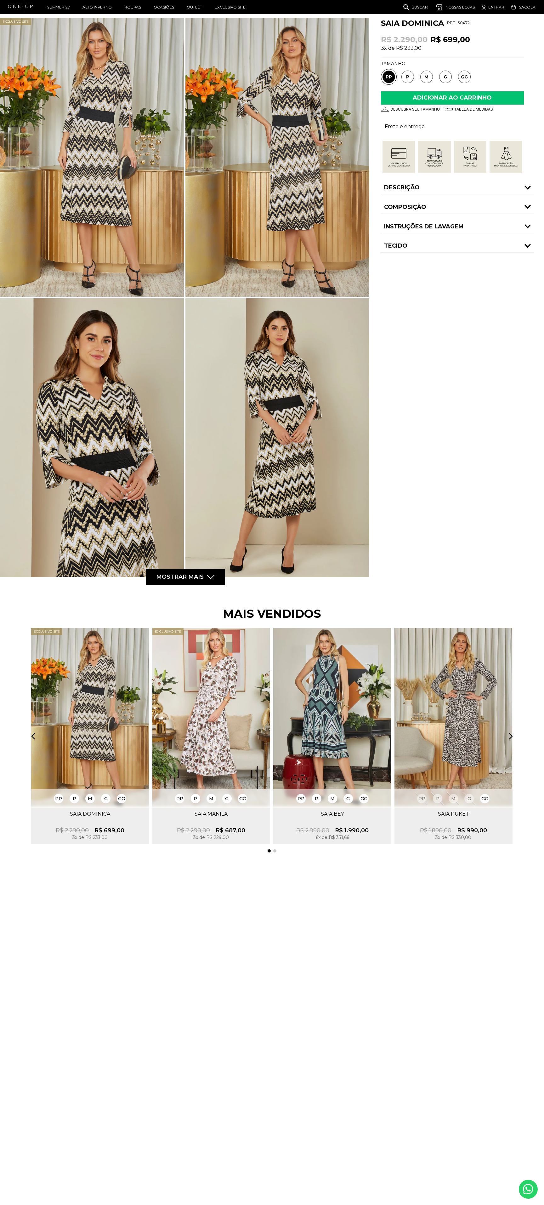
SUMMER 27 (58, 7)
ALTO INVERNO (97, 7)
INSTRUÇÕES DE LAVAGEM (424, 226)
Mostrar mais (180, 576)
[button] (389, 77)
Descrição (402, 187)
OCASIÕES (164, 7)
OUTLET (194, 7)
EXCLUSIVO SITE (230, 7)
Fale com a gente (528, 1189)
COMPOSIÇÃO (405, 207)
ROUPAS (132, 7)
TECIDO (395, 245)
